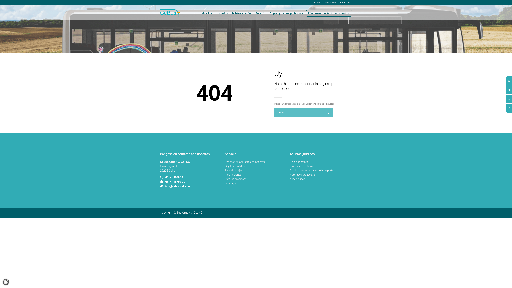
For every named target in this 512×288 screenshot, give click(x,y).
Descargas (231, 183)
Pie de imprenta (299, 161)
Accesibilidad (297, 179)
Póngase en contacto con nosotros (245, 161)
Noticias (316, 2)
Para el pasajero (234, 170)
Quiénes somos (330, 2)
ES (349, 2)
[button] (6, 282)
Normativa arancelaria (302, 174)
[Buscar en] (327, 112)
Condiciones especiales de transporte (311, 170)
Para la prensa (233, 174)
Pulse (342, 2)
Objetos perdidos (235, 166)
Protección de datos (301, 166)
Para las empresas (236, 179)
